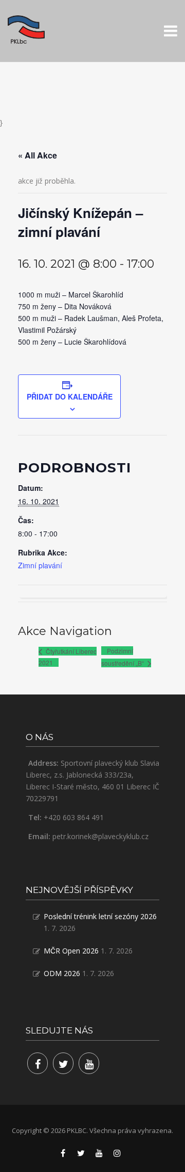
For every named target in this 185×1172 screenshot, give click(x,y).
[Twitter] (63, 1063)
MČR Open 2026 (71, 951)
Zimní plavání (40, 565)
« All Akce (37, 155)
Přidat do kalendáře (70, 396)
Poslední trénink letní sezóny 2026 (100, 916)
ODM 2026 (62, 973)
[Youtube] (89, 1063)
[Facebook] (37, 1063)
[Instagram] (116, 1153)
